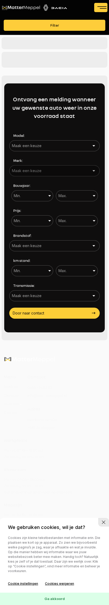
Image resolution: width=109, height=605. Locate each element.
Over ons (11, 404)
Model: (19, 135)
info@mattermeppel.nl (47, 395)
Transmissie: (24, 285)
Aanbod (11, 386)
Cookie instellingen (23, 584)
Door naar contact (28, 313)
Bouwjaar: (21, 185)
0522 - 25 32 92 (39, 387)
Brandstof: (22, 235)
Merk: (18, 160)
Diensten (11, 395)
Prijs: (17, 210)
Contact (11, 412)
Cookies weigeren (59, 584)
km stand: (21, 260)
